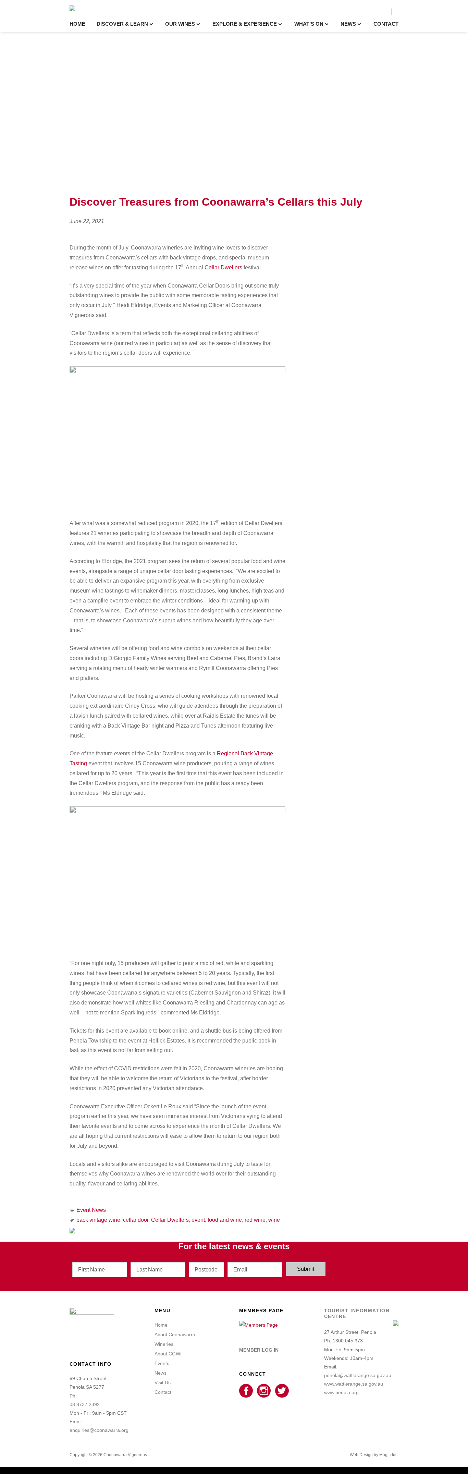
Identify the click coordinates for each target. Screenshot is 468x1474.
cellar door (135, 1220)
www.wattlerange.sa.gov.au (353, 1384)
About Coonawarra (175, 1334)
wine (274, 1220)
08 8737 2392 (85, 1404)
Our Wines (180, 24)
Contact (385, 24)
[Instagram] (264, 1391)
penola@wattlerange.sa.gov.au (357, 1375)
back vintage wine (98, 1220)
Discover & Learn (122, 24)
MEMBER (259, 1350)
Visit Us (163, 1382)
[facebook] (246, 1391)
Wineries (164, 1344)
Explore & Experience (244, 24)
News (348, 24)
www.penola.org (341, 1392)
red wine (255, 1220)
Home (77, 24)
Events (162, 1363)
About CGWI (168, 1353)
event (198, 1220)
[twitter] (282, 1391)
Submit (305, 1269)
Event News (91, 1210)
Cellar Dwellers (223, 267)
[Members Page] (258, 1325)
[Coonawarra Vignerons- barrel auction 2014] (177, 811)
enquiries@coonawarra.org (99, 1430)
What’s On (308, 24)
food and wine (225, 1220)
